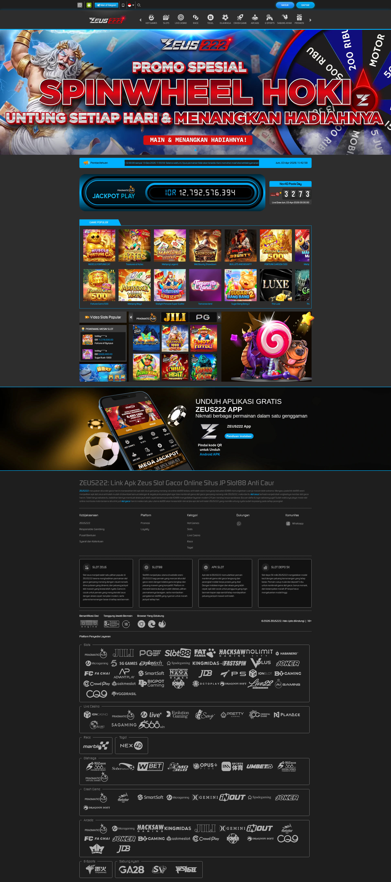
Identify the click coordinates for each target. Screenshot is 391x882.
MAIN (102, 245)
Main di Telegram (108, 5)
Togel (210, 23)
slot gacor (125, 501)
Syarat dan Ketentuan (91, 541)
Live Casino (181, 23)
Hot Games (151, 23)
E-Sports (270, 23)
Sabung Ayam (284, 23)
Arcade (255, 23)
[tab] (147, 317)
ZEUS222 (84, 490)
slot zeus (254, 494)
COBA (149, 334)
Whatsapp (297, 523)
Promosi (299, 23)
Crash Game (240, 23)
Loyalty (145, 529)
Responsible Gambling (91, 529)
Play (128, 196)
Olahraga (225, 23)
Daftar (305, 5)
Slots (166, 23)
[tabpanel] (195, 92)
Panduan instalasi (239, 436)
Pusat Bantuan (87, 535)
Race (195, 23)
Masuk (285, 5)
